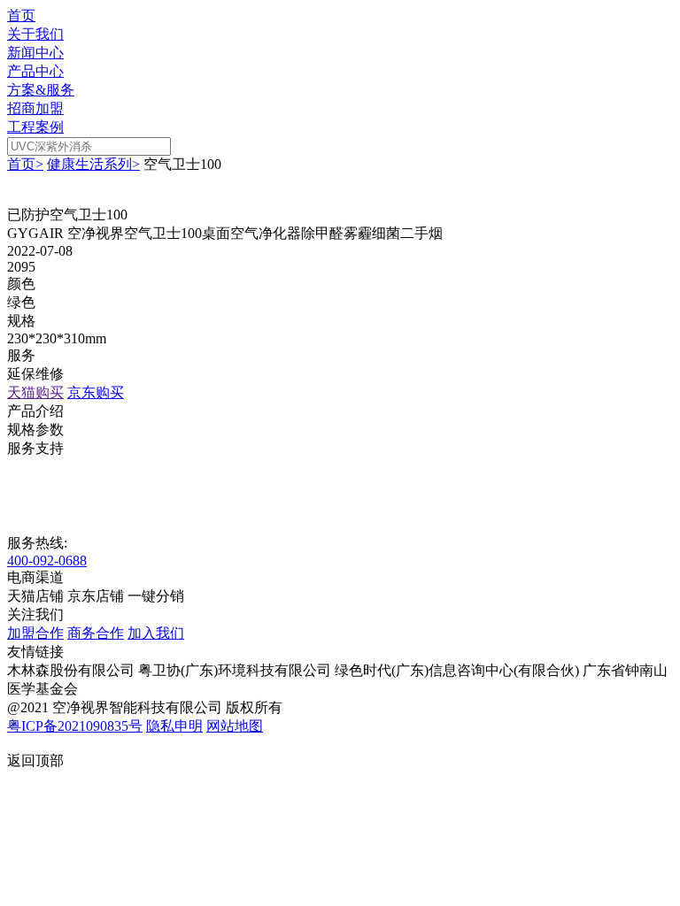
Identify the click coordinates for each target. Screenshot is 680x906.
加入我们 (156, 633)
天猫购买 (35, 392)
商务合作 (95, 633)
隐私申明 (174, 725)
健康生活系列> (93, 164)
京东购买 (95, 392)
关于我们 (35, 34)
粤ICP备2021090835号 (75, 725)
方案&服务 (40, 89)
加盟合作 (35, 633)
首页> (25, 164)
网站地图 (234, 725)
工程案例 (35, 126)
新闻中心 (35, 52)
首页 (21, 15)
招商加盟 (35, 108)
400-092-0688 (47, 560)
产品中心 (35, 71)
